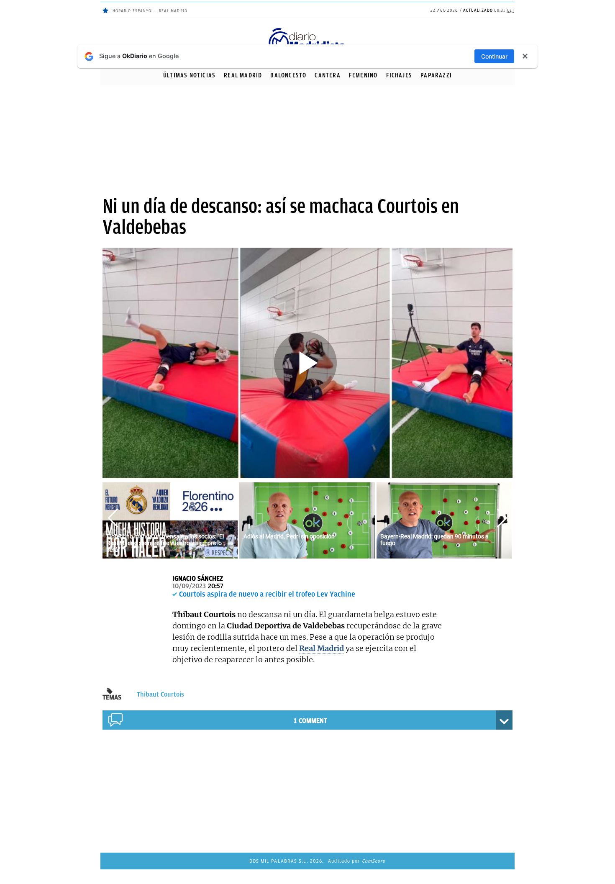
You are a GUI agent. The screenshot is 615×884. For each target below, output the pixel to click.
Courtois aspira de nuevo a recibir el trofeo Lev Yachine (267, 594)
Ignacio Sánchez (197, 578)
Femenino (363, 75)
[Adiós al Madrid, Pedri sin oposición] (306, 520)
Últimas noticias (189, 75)
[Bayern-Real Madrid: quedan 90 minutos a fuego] (444, 520)
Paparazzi (436, 75)
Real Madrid (243, 75)
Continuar (494, 56)
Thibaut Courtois (160, 694)
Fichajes (399, 75)
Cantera (327, 75)
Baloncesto (288, 75)
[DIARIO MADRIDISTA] (307, 29)
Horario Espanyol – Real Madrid (150, 10)
